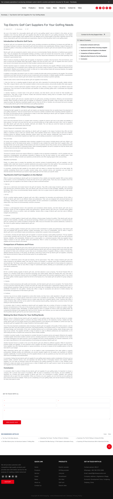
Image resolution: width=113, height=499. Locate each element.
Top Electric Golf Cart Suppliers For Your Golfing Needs (27, 15)
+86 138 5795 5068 (97, 470)
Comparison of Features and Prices (91, 53)
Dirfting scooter (64, 470)
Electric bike (63, 485)
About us (37, 482)
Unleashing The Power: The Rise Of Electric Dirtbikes (54, 438)
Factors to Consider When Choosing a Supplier (94, 47)
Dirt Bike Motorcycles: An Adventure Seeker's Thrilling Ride (18, 441)
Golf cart (61, 482)
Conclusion (84, 59)
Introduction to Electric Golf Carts (90, 44)
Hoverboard (62, 476)
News (109, 434)
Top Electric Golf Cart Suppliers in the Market (93, 50)
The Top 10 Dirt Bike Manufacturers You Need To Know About (10, 438)
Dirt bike (61, 479)
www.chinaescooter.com (58, 496)
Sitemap (69, 496)
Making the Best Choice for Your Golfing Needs (94, 56)
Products (37, 470)
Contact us (37, 485)
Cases (105, 434)
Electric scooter (64, 467)
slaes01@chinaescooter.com (97, 473)
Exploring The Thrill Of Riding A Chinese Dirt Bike (90, 438)
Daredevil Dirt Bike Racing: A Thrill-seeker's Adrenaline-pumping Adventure (57, 441)
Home (36, 467)
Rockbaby (4, 15)
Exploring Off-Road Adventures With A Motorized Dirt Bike (93, 441)
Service (36, 473)
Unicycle (61, 473)
